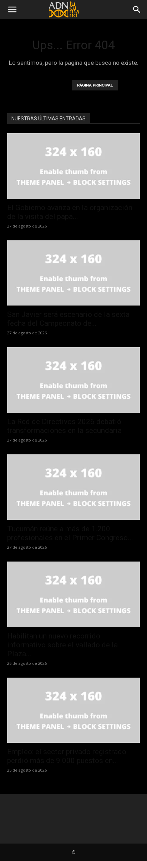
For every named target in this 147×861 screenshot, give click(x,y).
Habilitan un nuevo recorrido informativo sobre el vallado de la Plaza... (62, 645)
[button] (12, 9)
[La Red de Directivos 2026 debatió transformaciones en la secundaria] (73, 380)
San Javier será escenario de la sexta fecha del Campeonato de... (68, 319)
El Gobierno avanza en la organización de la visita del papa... (69, 212)
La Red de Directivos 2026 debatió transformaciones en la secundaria (64, 426)
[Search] (137, 9)
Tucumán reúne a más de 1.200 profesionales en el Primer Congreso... (70, 533)
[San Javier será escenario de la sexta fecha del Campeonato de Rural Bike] (73, 273)
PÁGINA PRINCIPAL (95, 85)
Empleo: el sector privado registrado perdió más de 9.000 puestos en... (66, 756)
